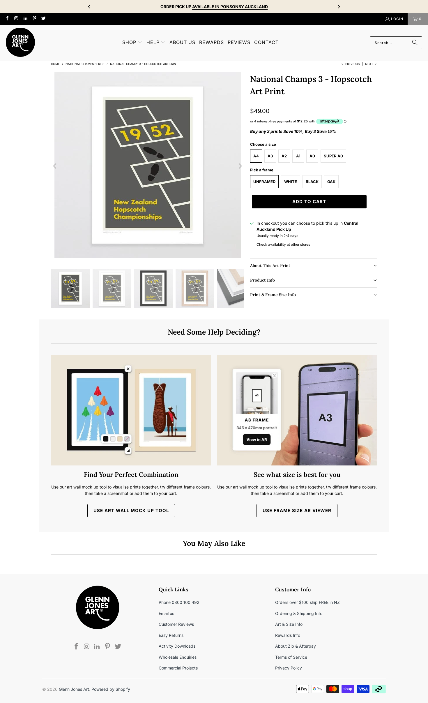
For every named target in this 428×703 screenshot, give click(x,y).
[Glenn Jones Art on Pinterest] (34, 19)
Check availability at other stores (283, 244)
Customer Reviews (176, 624)
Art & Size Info (289, 624)
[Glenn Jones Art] (20, 43)
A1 (298, 156)
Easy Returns (171, 635)
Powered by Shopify (110, 689)
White (290, 181)
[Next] (338, 6)
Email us (166, 613)
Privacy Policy (288, 667)
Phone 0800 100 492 (179, 602)
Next (369, 64)
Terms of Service (291, 657)
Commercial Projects (178, 667)
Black (312, 181)
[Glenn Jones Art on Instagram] (15, 19)
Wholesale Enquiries (178, 657)
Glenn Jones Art (74, 689)
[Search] (415, 42)
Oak (331, 181)
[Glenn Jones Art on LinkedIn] (25, 19)
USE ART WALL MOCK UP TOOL (131, 510)
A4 (256, 156)
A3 (270, 156)
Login (397, 19)
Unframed (264, 181)
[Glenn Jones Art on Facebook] (6, 19)
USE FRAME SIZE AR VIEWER (297, 510)
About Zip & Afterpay (295, 646)
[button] (132, 43)
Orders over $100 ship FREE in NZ (307, 602)
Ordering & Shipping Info (298, 613)
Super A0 (333, 156)
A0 (312, 156)
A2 (284, 156)
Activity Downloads (177, 646)
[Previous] (89, 6)
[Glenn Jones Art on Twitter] (43, 19)
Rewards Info (287, 635)
